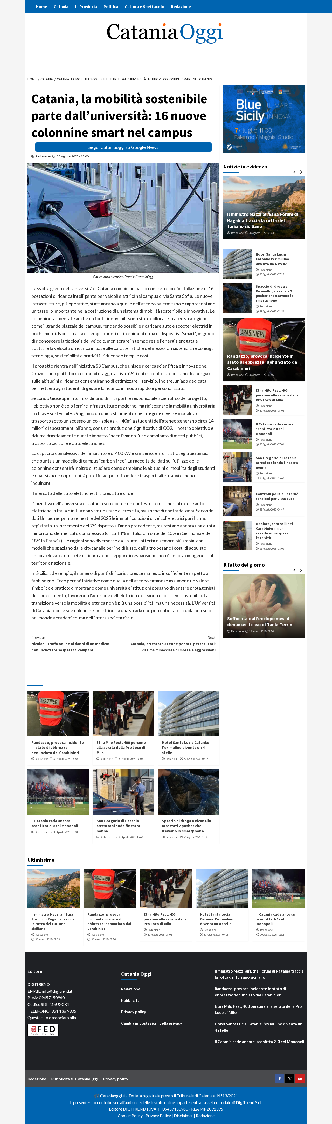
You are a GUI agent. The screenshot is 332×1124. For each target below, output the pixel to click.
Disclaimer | (185, 1115)
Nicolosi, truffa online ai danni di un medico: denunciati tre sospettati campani (70, 643)
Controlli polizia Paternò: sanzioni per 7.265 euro (278, 496)
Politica (110, 6)
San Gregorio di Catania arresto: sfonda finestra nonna (118, 825)
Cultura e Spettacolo (144, 6)
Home (41, 6)
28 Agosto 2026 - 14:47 (272, 509)
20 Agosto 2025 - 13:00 (73, 156)
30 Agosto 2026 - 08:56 (65, 759)
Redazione (181, 6)
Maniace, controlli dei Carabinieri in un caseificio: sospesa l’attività (274, 530)
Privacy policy (133, 1011)
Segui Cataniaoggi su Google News (123, 147)
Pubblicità (130, 1000)
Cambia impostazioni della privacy (151, 1023)
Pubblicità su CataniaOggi (74, 1078)
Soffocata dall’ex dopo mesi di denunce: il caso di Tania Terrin (259, 621)
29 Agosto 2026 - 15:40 (131, 837)
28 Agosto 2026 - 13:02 (272, 548)
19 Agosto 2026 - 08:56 (261, 631)
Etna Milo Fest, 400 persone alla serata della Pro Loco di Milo (121, 747)
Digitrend (245, 1102)
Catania (61, 6)
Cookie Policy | (132, 1115)
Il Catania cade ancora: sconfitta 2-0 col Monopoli (54, 823)
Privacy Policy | (160, 1115)
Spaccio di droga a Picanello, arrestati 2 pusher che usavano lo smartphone (187, 825)
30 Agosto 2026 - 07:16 (196, 759)
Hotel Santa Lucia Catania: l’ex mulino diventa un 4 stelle (185, 747)
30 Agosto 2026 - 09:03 (261, 233)
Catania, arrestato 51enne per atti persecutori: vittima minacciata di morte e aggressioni (173, 643)
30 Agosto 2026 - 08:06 (131, 759)
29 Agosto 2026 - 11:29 (196, 837)
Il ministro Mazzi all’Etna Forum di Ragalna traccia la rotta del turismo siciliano (262, 220)
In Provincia (86, 6)
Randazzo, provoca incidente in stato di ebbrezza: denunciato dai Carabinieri (57, 747)
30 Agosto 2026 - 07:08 (65, 832)
